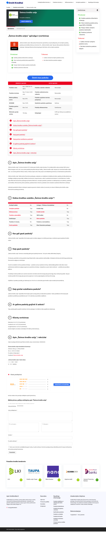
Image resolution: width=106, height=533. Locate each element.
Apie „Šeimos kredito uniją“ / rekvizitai (24, 153)
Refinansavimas (69, 2)
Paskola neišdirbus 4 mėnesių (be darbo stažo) (58, 503)
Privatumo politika (44, 501)
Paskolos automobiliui (18, 7)
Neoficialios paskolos (58, 512)
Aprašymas (11, 28)
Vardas (10, 435)
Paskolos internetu (57, 2)
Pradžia (8, 7)
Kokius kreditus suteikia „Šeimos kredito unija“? (27, 125)
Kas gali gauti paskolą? (20, 130)
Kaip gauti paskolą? (19, 134)
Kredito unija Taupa (32, 479)
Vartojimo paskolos (80, 2)
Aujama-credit (68, 479)
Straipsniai (42, 506)
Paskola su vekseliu (58, 514)
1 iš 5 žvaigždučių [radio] (17, 405)
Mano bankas (49, 479)
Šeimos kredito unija (18, 355)
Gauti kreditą (26, 21)
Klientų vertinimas (18, 148)
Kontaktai (42, 504)
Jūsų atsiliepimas (12, 410)
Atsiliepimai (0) (21, 28)
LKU (9, 479)
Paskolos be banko (58, 516)
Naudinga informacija (93, 2)
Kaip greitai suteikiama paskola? (23, 139)
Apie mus (42, 499)
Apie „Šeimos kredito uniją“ (21, 121)
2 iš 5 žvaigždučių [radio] (18, 405)
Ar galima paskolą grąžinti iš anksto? (24, 144)
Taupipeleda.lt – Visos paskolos (77, 514)
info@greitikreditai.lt (12, 507)
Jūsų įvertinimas (12, 406)
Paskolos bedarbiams (58, 506)
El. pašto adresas (12, 441)
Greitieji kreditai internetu (44, 2)
